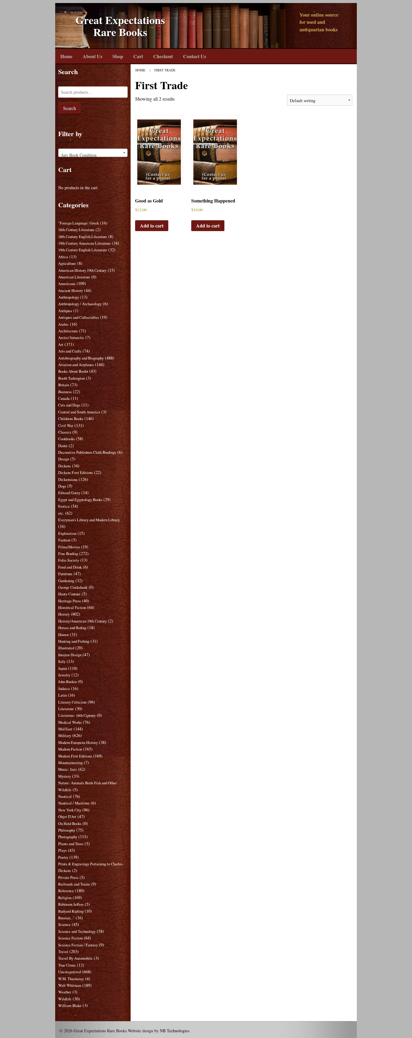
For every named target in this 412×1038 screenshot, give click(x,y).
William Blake (69, 1005)
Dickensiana (68, 479)
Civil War (65, 425)
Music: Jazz (67, 769)
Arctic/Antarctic (71, 337)
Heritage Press (69, 601)
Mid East (65, 729)
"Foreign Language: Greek (78, 223)
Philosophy (66, 830)
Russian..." (66, 917)
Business (65, 391)
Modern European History (78, 742)
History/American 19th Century (82, 621)
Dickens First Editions (75, 472)
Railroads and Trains (74, 884)
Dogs (62, 486)
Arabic (63, 324)
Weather (64, 992)
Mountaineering (70, 762)
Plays (62, 850)
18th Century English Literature (82, 236)
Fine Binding (68, 553)
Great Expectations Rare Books (120, 26)
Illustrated (66, 648)
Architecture (68, 331)
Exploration (67, 533)
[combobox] (93, 153)
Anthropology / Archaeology (80, 303)
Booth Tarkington (71, 378)
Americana (66, 283)
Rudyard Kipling (71, 911)
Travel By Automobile (75, 958)
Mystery (64, 776)
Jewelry (64, 675)
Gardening (66, 580)
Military (64, 735)
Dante (63, 445)
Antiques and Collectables (78, 317)
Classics (64, 432)
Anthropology (68, 297)
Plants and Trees (71, 843)
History (64, 614)
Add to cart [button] (151, 225)
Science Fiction (70, 938)
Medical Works (70, 722)
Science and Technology (77, 931)
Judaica (64, 688)
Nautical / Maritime (74, 803)
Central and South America (79, 412)
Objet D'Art (67, 816)
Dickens (64, 466)
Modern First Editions (75, 756)
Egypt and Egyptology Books (80, 499)
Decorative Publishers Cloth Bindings (87, 452)
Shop (118, 56)
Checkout (163, 56)
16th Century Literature (76, 229)
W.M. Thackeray (71, 978)
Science (64, 924)
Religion (64, 897)
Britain (63, 384)
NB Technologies (174, 1030)
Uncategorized (69, 971)
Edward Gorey (69, 492)
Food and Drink (70, 567)
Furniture (65, 573)
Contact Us (194, 56)
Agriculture (67, 263)
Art (60, 344)
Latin (62, 695)
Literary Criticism (72, 702)
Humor (63, 634)
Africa (63, 256)
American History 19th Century (82, 270)
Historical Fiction (72, 607)
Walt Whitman (69, 985)
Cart (138, 56)
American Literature (74, 277)
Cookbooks (66, 438)
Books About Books (73, 371)
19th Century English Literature (82, 249)
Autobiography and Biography (81, 358)
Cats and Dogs (69, 405)
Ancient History (70, 290)
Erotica (64, 506)
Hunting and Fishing (73, 641)
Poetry (63, 857)
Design (63, 459)
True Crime (67, 965)
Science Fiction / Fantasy (78, 945)
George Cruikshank (72, 587)
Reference (66, 890)
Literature (66, 708)
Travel (63, 951)
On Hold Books (69, 823)
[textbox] (93, 155)
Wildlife (64, 999)
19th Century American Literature (84, 243)
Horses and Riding (72, 627)
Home (66, 56)
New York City (69, 810)
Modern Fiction (70, 749)
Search (69, 108)
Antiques (65, 310)
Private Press (68, 877)
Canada (64, 398)
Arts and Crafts (69, 351)
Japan (62, 668)
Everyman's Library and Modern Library (89, 519)
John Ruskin (67, 681)
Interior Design (69, 654)
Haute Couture (69, 594)
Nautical (65, 796)
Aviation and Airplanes (76, 364)
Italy (61, 661)
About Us (92, 56)
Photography (67, 836)
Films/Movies (69, 547)
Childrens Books (70, 418)
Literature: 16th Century (77, 715)
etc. (61, 513)
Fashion (64, 540)
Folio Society (68, 560)
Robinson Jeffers (71, 904)
